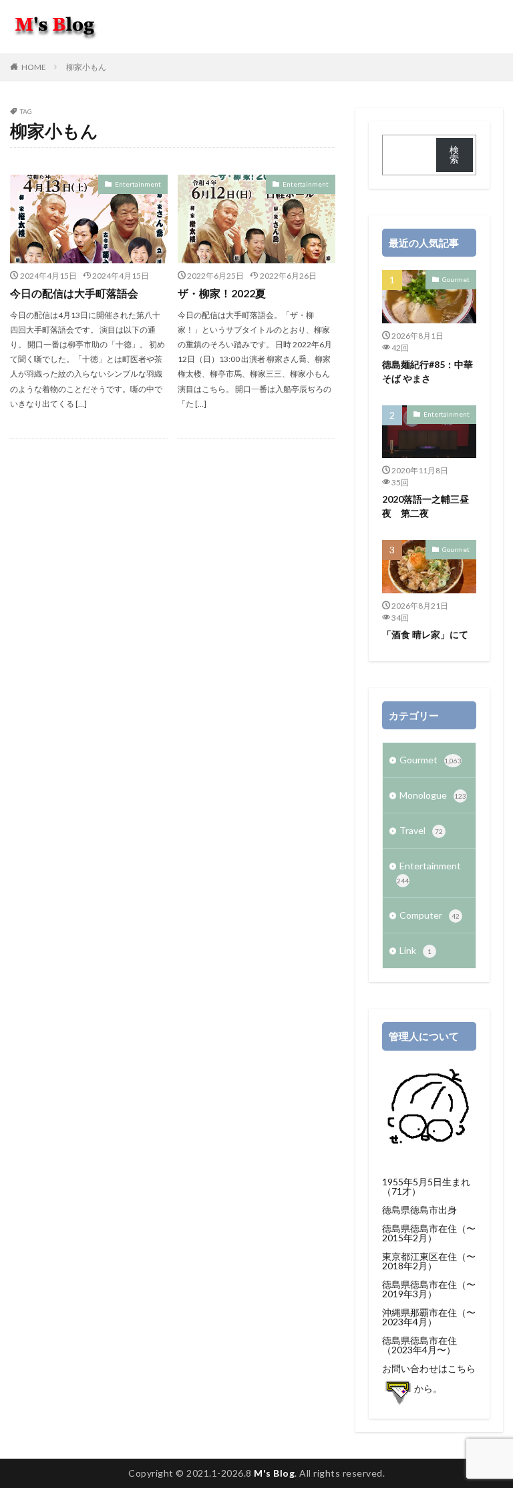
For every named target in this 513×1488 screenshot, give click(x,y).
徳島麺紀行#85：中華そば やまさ (427, 371)
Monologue (432, 795)
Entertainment (138, 184)
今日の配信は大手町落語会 (74, 293)
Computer (429, 915)
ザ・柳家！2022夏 (222, 293)
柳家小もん (86, 67)
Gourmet (456, 279)
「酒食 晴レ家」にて (425, 634)
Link (415, 950)
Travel (421, 830)
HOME (33, 67)
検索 (454, 154)
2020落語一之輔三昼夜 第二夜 (425, 506)
